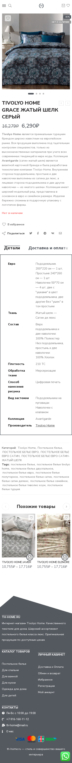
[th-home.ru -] (41, 5)
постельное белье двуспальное (32, 468)
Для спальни (10, 670)
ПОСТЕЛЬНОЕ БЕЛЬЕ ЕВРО (20, 452)
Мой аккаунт (46, 692)
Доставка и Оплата (51, 667)
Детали (12, 248)
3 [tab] (40, 93)
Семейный (12, 551)
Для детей (9, 695)
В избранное (16, 224)
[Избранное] (8, 18)
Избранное (45, 679)
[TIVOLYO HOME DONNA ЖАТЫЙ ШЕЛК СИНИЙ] (67, 103)
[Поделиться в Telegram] (45, 233)
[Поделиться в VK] (38, 233)
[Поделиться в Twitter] (30, 233)
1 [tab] (31, 93)
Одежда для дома (14, 689)
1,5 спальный (12, 534)
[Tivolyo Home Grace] (36, 51)
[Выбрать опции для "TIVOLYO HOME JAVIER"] (29, 557)
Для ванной (10, 676)
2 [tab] (36, 93)
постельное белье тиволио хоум (24, 485)
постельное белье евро (18, 472)
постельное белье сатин (36, 477)
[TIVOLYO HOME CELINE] (61, 103)
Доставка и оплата (48, 248)
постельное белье (23, 464)
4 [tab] (43, 93)
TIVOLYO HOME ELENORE (53, 562)
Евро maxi (12, 546)
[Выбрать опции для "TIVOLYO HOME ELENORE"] (64, 557)
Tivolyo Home (45, 425)
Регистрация (46, 686)
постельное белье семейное (49, 481)
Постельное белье (50, 448)
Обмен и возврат (49, 673)
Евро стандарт (12, 540)
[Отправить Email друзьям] (60, 233)
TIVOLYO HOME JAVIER (16, 562)
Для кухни (9, 683)
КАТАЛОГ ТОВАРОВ (16, 651)
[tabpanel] (36, 52)
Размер (7, 529)
